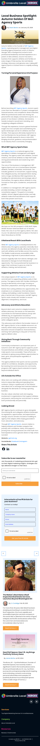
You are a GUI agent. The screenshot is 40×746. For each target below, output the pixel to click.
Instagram (23, 441)
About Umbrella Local (8, 723)
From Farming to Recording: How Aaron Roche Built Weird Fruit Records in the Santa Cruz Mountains (36, 553)
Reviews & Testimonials (8, 733)
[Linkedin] (8, 449)
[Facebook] (4, 449)
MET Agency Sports (20, 108)
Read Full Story (10, 628)
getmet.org (13, 438)
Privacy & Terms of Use (20, 740)
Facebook (15, 441)
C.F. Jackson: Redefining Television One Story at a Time (3, 553)
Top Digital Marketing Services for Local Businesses (17, 713)
